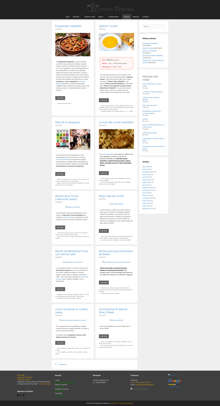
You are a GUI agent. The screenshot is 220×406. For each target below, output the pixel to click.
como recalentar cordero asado (66, 348)
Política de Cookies (23, 379)
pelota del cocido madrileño (122, 182)
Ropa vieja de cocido (111, 196)
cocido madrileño (62, 159)
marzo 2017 (147, 201)
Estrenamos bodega (149, 133)
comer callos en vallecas (120, 341)
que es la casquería (67, 185)
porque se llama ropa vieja (121, 236)
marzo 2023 (147, 174)
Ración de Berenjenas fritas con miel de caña (71, 253)
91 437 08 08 (135, 382)
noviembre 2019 (148, 190)
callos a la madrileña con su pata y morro (69, 179)
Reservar (136, 17)
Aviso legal (21, 375)
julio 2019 (146, 193)
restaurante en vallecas (107, 288)
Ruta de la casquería (67, 122)
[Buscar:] (154, 26)
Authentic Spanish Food (107, 111)
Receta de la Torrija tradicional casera (66, 197)
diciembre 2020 (148, 187)
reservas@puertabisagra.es (144, 384)
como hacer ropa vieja (107, 236)
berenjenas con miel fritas (64, 294)
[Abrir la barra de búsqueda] (153, 16)
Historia (145, 119)
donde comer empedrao (64, 103)
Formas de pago (45, 384)
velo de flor (104, 345)
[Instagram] (21, 395)
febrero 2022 (147, 180)
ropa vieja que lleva (122, 238)
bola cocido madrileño (107, 182)
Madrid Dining (119, 111)
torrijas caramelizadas (76, 236)
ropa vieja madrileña (125, 240)
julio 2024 (146, 169)
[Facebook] (18, 395)
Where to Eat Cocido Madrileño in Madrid (117, 107)
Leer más (60, 98)
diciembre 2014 (148, 208)
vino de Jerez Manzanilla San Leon (118, 345)
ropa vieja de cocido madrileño (109, 240)
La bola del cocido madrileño (116, 122)
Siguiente (63, 364)
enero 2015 (146, 206)
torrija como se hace (63, 236)
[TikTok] (24, 395)
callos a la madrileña (106, 341)
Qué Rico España (68, 217)
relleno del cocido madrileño (107, 184)
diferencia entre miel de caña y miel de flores (71, 296)
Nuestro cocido (90, 17)
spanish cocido (105, 105)
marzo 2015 (147, 203)
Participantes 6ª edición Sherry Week (113, 311)
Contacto (145, 17)
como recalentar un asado (64, 352)
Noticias (127, 17)
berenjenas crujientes (75, 298)
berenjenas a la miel (62, 298)
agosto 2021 (147, 182)
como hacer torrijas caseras (65, 232)
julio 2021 (146, 185)
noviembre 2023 (148, 172)
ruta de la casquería (72, 181)
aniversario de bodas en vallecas (110, 293)
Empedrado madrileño (68, 26)
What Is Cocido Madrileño (117, 105)
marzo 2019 (147, 195)
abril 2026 (146, 167)
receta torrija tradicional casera (69, 234)
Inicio (67, 17)
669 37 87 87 (146, 382)
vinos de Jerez (107, 343)
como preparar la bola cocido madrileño (112, 178)
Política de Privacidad (24, 377)
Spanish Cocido (108, 26)
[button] (185, 383)
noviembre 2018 (148, 198)
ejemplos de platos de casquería (66, 183)
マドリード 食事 (128, 111)
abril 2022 (146, 177)
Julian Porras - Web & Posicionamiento (122, 403)
